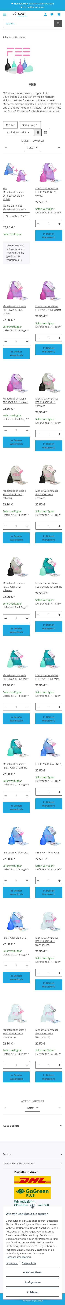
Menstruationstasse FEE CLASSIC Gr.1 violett (14, 310)
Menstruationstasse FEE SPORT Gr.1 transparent (46, 1033)
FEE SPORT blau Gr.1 (47, 852)
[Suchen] (58, 23)
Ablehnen (32, 1292)
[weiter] (59, 148)
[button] (45, 14)
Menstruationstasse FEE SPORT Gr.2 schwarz (14, 586)
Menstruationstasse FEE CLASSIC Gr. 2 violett (46, 192)
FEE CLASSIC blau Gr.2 (15, 852)
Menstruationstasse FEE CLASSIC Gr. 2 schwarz (46, 402)
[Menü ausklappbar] (4, 13)
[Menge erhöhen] (59, 223)
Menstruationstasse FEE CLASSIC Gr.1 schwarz (14, 494)
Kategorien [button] (11, 1125)
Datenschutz (29, 1263)
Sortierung (28, 125)
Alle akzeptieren (32, 1272)
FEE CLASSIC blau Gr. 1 (48, 764)
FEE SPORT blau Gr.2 (15, 937)
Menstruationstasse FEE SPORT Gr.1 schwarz (46, 494)
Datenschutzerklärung (18, 1256)
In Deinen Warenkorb (48, 235)
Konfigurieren (32, 1282)
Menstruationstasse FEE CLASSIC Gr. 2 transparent (14, 1033)
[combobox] (16, 216)
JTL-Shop (38, 1300)
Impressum (12, 1263)
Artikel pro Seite (16, 132)
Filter (11, 125)
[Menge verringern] (38, 223)
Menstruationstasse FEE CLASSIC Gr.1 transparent (46, 941)
